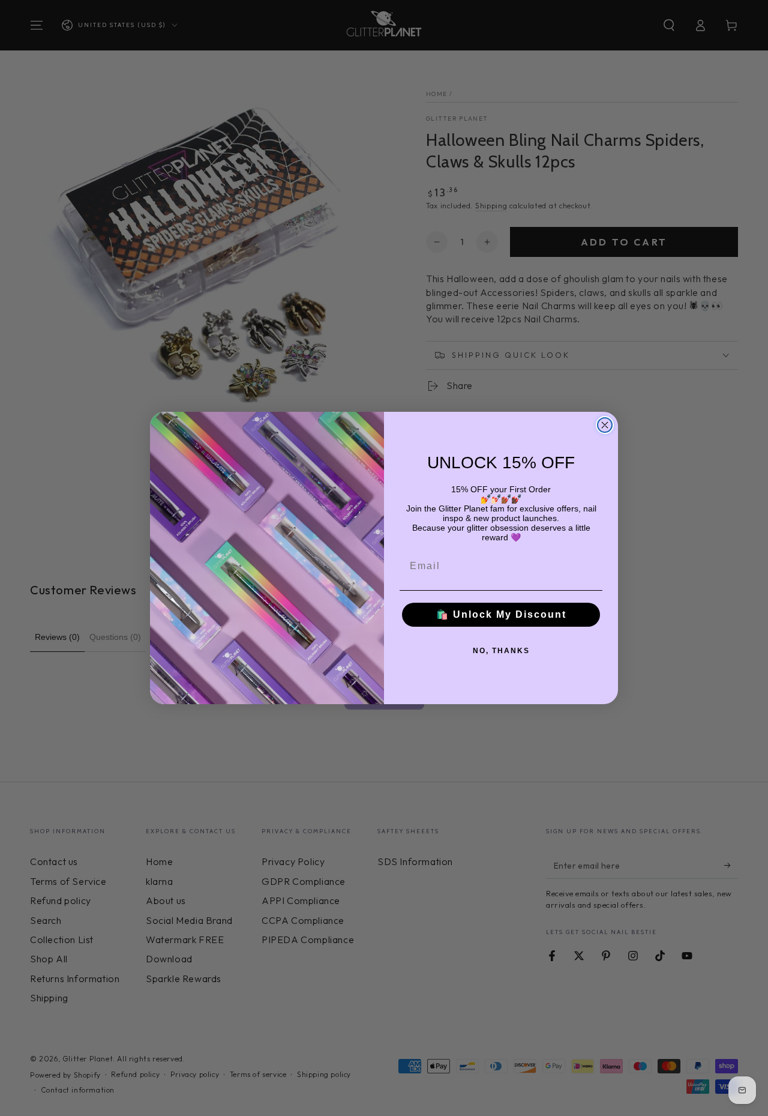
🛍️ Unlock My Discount (501, 614)
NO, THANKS (501, 651)
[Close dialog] (605, 425)
